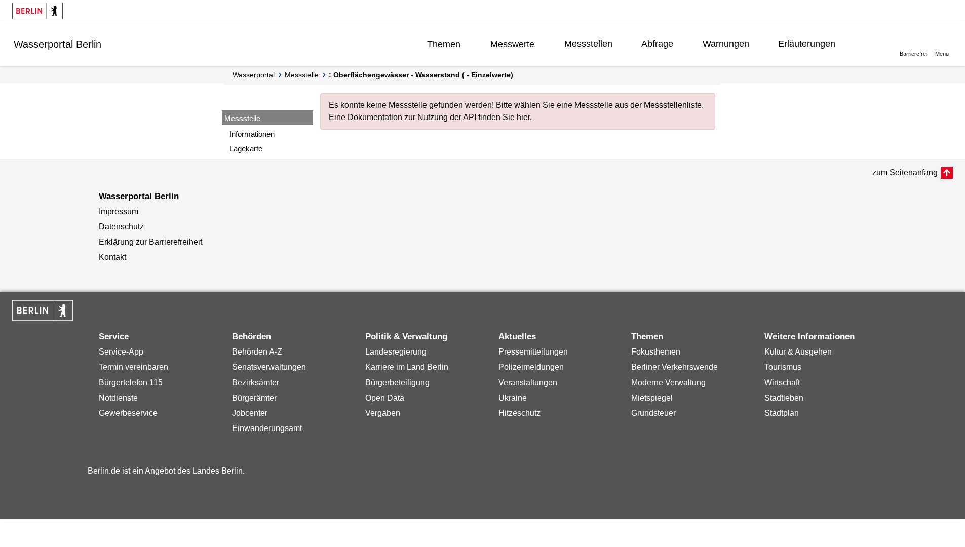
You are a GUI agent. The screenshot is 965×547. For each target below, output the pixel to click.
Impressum (118, 211)
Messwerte (512, 44)
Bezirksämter (255, 382)
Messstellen (588, 43)
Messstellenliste (673, 105)
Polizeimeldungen (531, 367)
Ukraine (512, 398)
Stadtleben (783, 398)
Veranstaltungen (527, 382)
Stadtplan (781, 413)
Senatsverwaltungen (269, 367)
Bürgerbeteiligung (397, 382)
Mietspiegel (652, 398)
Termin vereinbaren (133, 367)
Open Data (384, 398)
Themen (443, 44)
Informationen (252, 134)
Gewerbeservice (128, 413)
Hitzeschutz (519, 413)
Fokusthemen (655, 351)
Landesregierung (396, 351)
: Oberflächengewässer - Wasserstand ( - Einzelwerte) (421, 75)
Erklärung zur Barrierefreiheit (150, 242)
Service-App (121, 351)
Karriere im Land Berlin (406, 367)
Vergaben (382, 413)
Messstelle (302, 75)
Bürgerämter (254, 398)
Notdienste (118, 398)
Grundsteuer (653, 413)
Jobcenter (249, 413)
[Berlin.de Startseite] (37, 11)
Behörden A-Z (257, 351)
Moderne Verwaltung (668, 382)
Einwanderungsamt (267, 428)
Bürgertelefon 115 (131, 382)
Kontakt (112, 257)
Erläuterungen (806, 43)
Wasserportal (254, 75)
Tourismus (782, 367)
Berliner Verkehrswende (674, 367)
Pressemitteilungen (533, 351)
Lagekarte (245, 148)
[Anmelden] (870, 43)
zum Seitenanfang (905, 172)
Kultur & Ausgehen (798, 351)
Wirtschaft (782, 382)
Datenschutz (121, 226)
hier (523, 117)
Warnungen (726, 43)
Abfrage (657, 43)
